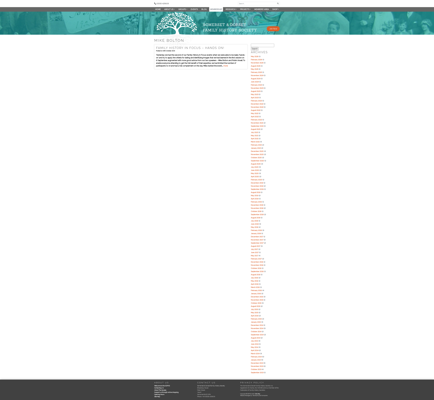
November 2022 (257, 107)
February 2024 (256, 85)
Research (230, 9)
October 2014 (256, 331)
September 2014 (257, 335)
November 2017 (257, 240)
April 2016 (255, 284)
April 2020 (255, 176)
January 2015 (256, 322)
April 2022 (255, 116)
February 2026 (256, 60)
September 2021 (257, 126)
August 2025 (256, 66)
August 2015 (255, 306)
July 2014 (254, 341)
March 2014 (255, 353)
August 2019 (255, 192)
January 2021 (256, 148)
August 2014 (255, 338)
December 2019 (257, 183)
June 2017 (255, 252)
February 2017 (256, 259)
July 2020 (254, 167)
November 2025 (257, 63)
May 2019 (254, 195)
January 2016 (256, 293)
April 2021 (254, 139)
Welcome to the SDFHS (162, 386)
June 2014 (255, 344)
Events (194, 9)
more (225, 66)
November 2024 (257, 75)
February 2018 (256, 230)
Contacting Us (159, 388)
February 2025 (256, 72)
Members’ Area (261, 9)
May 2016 (254, 281)
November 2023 (257, 88)
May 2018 (254, 227)
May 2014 (254, 347)
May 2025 (254, 69)
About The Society (160, 390)
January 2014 (256, 360)
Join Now (273, 29)
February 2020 (256, 180)
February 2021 (256, 145)
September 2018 (257, 214)
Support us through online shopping (166, 392)
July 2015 (254, 309)
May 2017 (254, 256)
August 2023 (256, 91)
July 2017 (254, 249)
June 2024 (255, 82)
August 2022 (256, 110)
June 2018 (255, 224)
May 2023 (254, 94)
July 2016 (254, 278)
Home (158, 9)
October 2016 (256, 268)
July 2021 (254, 132)
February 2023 (256, 101)
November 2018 (257, 208)
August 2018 (255, 218)
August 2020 (256, 164)
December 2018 (257, 205)
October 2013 (256, 369)
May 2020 (255, 173)
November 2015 (257, 300)
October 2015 (256, 303)
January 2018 (256, 233)
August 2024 (256, 79)
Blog (204, 9)
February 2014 (256, 357)
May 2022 (254, 113)
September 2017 (257, 243)
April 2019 (255, 199)
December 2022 (257, 104)
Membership (216, 9)
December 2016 (257, 262)
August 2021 (255, 129)
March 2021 (255, 142)
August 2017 (255, 246)
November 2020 (257, 154)
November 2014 (257, 328)
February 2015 (256, 319)
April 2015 (254, 316)
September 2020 (257, 161)
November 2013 (257, 366)
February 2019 (256, 202)
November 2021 (257, 123)
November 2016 (257, 265)
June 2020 (255, 170)
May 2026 (254, 56)
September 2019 (257, 189)
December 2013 (257, 363)
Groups (182, 9)
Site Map (157, 396)
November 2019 (257, 186)
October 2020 (256, 157)
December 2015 (257, 297)
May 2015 (254, 312)
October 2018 (256, 211)
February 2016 (256, 290)
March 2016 (255, 287)
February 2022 (256, 120)
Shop (274, 9)
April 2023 (255, 98)
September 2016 (257, 271)
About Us (168, 9)
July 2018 (254, 221)
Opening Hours (159, 394)
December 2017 (257, 237)
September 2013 (257, 372)
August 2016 (255, 275)
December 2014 (257, 325)
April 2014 (254, 350)
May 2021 (254, 135)
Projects (244, 9)
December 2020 (257, 151)
